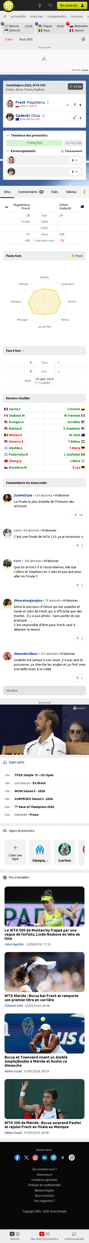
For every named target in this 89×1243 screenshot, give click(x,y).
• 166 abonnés (32, 561)
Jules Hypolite (14, 944)
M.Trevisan (72, 415)
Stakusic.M (17, 415)
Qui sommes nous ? (44, 1169)
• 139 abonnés (42, 495)
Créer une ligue (15, 857)
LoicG (18, 530)
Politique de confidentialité (44, 1185)
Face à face (13, 350)
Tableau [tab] (71, 192)
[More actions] (84, 192)
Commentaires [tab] (30, 192)
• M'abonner (61, 495)
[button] (50, 5)
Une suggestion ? (44, 1201)
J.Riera (75, 461)
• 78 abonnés (52, 600)
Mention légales (44, 1190)
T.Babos (74, 441)
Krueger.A (16, 422)
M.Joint (74, 435)
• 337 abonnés (48, 653)
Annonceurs (44, 1174)
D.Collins (74, 422)
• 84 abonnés (31, 530)
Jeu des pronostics (44, 1239)
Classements (57, 16)
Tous (26, 39)
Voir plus (12, 690)
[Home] (4, 16)
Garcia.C (15, 409)
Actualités (18, 16)
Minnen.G (15, 435)
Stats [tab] (54, 192)
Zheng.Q (15, 461)
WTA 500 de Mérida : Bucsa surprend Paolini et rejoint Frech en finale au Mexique (43, 1125)
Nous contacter (44, 1195)
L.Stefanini (72, 454)
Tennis (14, 1239)
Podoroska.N (18, 454)
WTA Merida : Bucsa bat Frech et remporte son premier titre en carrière (41, 998)
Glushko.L (16, 448)
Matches (36, 16)
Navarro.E (16, 441)
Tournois (77, 16)
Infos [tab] (7, 192)
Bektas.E (15, 428)
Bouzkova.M (18, 467)
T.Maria (74, 448)
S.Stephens (71, 428)
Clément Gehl (14, 1005)
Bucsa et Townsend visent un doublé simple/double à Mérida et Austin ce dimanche (36, 1061)
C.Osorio (73, 409)
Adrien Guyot (13, 1071)
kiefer (18, 561)
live (8, 39)
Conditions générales (45, 1180)
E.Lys (76, 467)
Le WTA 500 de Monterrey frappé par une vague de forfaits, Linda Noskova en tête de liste (42, 934)
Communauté (74, 1239)
